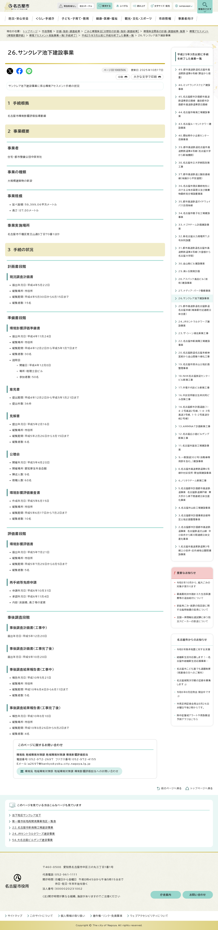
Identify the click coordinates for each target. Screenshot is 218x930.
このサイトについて (41, 916)
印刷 (120, 77)
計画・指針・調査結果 (68, 31)
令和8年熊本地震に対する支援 (193, 649)
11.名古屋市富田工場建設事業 (193, 447)
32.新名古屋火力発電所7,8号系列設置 (194, 238)
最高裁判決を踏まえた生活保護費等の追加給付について (194, 596)
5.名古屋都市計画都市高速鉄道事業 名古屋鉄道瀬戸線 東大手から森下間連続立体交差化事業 (194, 494)
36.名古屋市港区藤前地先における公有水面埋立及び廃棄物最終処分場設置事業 (194, 190)
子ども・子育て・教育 (75, 18)
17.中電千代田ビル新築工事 (194, 387)
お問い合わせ (197, 894)
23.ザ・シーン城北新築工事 (193, 333)
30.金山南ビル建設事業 (191, 263)
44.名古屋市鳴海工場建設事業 (194, 114)
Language (184, 6)
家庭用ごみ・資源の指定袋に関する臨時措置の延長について (193, 607)
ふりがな (124, 6)
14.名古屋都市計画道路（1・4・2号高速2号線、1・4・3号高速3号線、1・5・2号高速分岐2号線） (194, 413)
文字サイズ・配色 (162, 6)
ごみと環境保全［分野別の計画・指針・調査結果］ (111, 31)
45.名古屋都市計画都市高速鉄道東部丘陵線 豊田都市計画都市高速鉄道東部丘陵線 (194, 100)
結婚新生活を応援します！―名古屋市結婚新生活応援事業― (193, 659)
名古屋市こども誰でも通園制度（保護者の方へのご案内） (194, 671)
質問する (106, 6)
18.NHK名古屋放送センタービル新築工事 (194, 378)
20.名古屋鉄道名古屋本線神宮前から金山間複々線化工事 (194, 354)
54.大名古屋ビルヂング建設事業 (32, 840)
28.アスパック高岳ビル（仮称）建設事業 (193, 281)
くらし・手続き (45, 18)
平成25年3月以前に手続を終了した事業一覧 (108, 35)
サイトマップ (15, 916)
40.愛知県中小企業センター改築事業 (193, 137)
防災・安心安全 (19, 18)
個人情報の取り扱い (73, 916)
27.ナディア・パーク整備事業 (194, 290)
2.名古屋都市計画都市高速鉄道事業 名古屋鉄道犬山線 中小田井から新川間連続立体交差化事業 (194, 533)
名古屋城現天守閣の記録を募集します (194, 682)
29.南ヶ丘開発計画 (189, 271)
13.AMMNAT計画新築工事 (194, 426)
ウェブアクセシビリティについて (149, 916)
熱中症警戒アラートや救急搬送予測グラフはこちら (193, 717)
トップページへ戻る (202, 788)
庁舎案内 (165, 894)
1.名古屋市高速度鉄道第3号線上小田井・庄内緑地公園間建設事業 (194, 550)
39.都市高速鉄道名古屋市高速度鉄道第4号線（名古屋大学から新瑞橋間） (194, 151)
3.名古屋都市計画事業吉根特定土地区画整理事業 (194, 517)
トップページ (30, 31)
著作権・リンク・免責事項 (107, 916)
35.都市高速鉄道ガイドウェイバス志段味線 (194, 203)
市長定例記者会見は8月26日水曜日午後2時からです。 (193, 706)
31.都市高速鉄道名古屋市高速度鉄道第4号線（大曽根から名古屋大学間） (194, 252)
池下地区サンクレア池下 (26, 815)
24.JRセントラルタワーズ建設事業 (194, 323)
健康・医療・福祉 (107, 18)
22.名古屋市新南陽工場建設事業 (194, 343)
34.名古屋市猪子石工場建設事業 (194, 215)
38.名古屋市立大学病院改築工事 (194, 164)
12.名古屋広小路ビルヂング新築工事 (193, 436)
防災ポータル (86, 6)
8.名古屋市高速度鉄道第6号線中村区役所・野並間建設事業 (194, 471)
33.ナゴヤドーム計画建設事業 (193, 226)
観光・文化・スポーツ (138, 18)
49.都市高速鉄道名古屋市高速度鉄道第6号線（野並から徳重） (194, 73)
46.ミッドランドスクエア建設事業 (194, 87)
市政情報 (165, 18)
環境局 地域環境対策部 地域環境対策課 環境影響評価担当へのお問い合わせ (71, 771)
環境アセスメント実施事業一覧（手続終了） (53, 35)
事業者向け (185, 18)
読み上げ (141, 6)
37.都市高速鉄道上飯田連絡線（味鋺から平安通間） (194, 176)
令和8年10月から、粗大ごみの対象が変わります (193, 584)
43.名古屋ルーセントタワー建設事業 (194, 126)
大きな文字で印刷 (145, 76)
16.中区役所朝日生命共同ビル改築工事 (194, 397)
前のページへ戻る (171, 788)
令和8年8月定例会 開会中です (193, 692)
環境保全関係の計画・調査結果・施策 (164, 31)
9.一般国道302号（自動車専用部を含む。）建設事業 (194, 459)
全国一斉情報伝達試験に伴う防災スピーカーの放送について (194, 619)
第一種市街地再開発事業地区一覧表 (34, 821)
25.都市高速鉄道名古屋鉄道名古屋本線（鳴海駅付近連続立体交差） (194, 310)
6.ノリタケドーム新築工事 (192, 480)
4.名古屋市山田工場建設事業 (194, 508)
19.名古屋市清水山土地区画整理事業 (194, 366)
